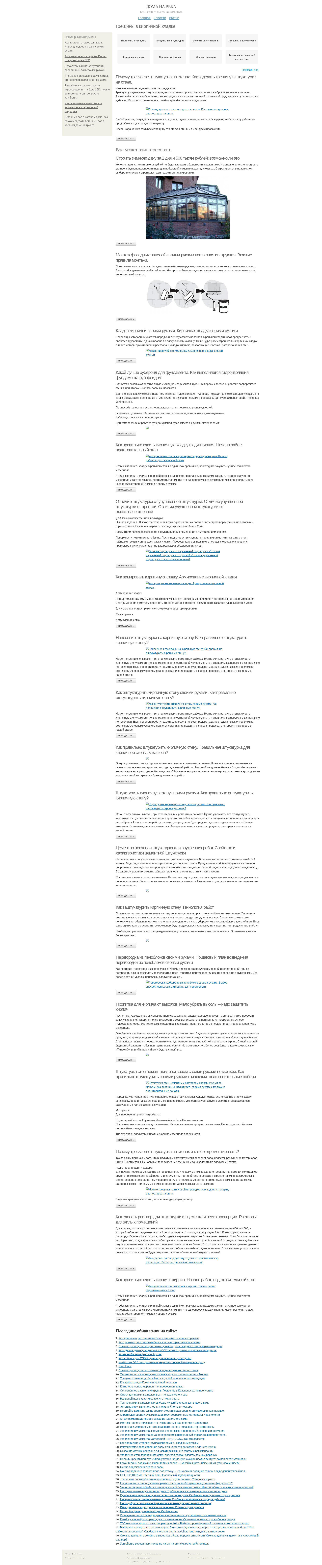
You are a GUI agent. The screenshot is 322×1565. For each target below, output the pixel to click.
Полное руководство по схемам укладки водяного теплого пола (158, 1370)
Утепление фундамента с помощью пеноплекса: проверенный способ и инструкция (172, 1431)
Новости (160, 17)
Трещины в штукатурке (242, 40)
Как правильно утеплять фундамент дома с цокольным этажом (159, 1443)
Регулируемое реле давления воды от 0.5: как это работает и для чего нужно (168, 1447)
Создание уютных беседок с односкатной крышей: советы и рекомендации (166, 1451)
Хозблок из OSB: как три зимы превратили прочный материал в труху (162, 1362)
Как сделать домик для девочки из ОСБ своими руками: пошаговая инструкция (168, 1350)
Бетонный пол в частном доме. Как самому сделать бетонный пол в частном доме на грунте (86, 121)
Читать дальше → (126, 138)
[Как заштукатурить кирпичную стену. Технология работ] (188, 940)
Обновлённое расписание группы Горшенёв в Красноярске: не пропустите (166, 1390)
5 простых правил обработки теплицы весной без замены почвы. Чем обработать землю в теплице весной (186, 1487)
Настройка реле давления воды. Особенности (149, 1511)
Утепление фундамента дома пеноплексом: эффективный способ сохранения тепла (173, 1435)
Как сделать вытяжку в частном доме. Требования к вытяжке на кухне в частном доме (173, 1491)
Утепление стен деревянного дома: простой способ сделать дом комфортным (168, 1455)
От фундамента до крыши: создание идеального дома (153, 1419)
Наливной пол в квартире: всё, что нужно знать (149, 1398)
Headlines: (125, 1366)
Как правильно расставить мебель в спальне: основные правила (159, 1338)
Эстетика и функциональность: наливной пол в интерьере (156, 1406)
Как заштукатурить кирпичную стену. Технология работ (165, 907)
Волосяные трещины (133, 40)
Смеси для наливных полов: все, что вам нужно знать (153, 1394)
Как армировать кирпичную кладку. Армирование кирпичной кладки (176, 576)
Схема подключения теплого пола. (141, 1467)
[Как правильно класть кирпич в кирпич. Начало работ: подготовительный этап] (188, 1288)
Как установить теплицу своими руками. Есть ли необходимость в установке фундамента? (176, 1483)
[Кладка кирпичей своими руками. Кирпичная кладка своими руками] (188, 353)
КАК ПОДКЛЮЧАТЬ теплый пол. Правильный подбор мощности (160, 1475)
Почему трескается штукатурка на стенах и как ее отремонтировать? (177, 1151)
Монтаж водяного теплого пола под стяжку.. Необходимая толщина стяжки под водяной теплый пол (182, 1471)
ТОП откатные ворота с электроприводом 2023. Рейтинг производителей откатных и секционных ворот (184, 1523)
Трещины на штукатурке (169, 40)
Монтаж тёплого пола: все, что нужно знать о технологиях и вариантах (164, 1423)
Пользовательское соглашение (148, 1554)
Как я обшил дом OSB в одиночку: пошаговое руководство (155, 1358)
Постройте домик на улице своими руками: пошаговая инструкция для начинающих (172, 1410)
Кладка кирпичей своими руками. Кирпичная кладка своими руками (177, 330)
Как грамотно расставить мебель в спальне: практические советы (159, 1342)
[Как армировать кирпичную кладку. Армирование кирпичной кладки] (188, 585)
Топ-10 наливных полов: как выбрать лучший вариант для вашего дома (164, 1402)
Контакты (130, 1554)
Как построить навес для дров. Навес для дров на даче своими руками (84, 46)
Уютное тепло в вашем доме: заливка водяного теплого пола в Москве (164, 1374)
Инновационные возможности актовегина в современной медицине (83, 107)
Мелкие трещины (206, 57)
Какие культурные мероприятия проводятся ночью (151, 1386)
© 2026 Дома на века (74, 1554)
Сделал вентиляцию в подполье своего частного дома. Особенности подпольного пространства (180, 1495)
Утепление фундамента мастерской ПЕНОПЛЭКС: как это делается (162, 1439)
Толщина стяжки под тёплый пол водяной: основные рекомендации (162, 1378)
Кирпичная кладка (134, 57)
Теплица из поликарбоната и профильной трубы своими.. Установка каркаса (167, 1479)
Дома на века (161, 6)
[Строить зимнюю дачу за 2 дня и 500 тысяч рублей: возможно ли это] (188, 207)
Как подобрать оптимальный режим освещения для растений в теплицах (165, 1503)
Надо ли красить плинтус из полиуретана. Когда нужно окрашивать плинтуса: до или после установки (183, 1459)
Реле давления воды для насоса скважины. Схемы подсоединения (162, 1507)
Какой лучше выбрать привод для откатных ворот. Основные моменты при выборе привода (177, 1519)
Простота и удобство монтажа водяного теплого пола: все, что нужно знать (167, 1427)
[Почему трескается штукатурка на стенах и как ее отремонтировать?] (188, 1191)
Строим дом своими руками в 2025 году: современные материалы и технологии (170, 1414)
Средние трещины (170, 57)
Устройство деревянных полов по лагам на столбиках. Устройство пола (164, 1543)
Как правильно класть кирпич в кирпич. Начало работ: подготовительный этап (185, 1279)
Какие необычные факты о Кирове (140, 1354)
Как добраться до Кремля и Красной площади (148, 1382)
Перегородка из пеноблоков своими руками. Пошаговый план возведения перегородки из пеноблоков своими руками (182, 960)
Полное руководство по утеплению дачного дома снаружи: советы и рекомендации (170, 1346)
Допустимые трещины (206, 40)
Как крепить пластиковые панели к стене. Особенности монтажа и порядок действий (172, 1499)
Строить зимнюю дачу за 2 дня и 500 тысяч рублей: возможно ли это (177, 158)
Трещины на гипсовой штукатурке (242, 57)
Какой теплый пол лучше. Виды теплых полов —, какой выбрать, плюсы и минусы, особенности (179, 1463)
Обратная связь (194, 1554)
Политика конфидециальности (139, 1558)
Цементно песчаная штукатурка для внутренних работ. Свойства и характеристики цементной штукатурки (175, 850)
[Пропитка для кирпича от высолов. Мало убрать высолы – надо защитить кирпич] (188, 1054)
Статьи (174, 17)
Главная (144, 17)
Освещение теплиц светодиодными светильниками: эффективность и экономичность (173, 1515)
